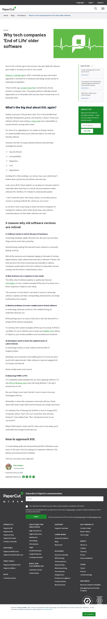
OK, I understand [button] (89, 614)
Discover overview (61, 555)
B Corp (82, 555)
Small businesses (35, 551)
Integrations (59, 575)
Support (100, 2)
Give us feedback (86, 558)
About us (83, 545)
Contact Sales (85, 528)
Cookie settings (86, 575)
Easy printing (59, 565)
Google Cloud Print (28, 88)
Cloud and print (60, 561)
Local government (36, 557)
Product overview (10, 541)
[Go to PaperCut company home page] (13, 495)
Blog (56, 541)
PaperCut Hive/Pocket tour (13, 555)
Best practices (60, 585)
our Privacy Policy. (47, 609)
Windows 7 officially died (15, 75)
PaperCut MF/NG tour (11, 551)
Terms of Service (93, 517)
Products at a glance (62, 578)
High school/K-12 (35, 531)
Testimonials (34, 573)
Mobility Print (48, 331)
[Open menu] (102, 8)
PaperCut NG (8, 531)
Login (90, 2)
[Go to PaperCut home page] (9, 8)
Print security (60, 571)
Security (83, 551)
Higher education (35, 534)
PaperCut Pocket (10, 538)
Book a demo (85, 531)
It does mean (35, 121)
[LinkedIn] (30, 477)
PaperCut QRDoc (10, 568)
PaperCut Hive (9, 535)
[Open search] (95, 8)
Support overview (61, 528)
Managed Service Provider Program (89, 589)
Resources (58, 545)
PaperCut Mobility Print (12, 565)
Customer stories (35, 570)
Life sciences (33, 544)
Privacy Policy (71, 510)
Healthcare (33, 537)
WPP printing (59, 558)
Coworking (33, 541)
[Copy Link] (33, 477)
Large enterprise (35, 554)
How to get (84, 535)
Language (79, 2)
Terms (82, 568)
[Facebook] (23, 477)
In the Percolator (10, 578)
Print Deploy (10, 283)
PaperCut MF (8, 528)
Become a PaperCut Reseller (90, 585)
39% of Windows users (18, 383)
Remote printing (61, 568)
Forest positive (60, 581)
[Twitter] (27, 477)
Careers (83, 548)
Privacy (83, 571)
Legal (31, 547)
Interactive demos (61, 538)
